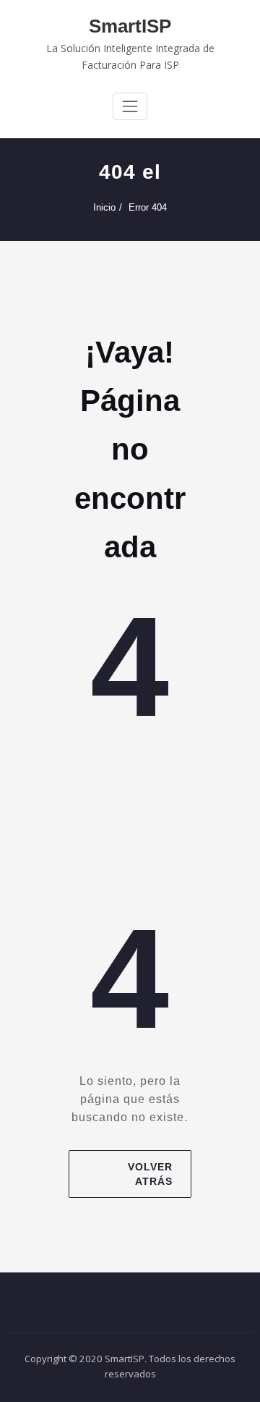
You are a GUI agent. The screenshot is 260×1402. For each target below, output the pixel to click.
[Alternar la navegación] (130, 106)
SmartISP (130, 26)
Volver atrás (150, 1174)
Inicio (104, 207)
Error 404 (148, 207)
